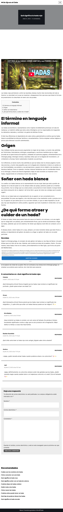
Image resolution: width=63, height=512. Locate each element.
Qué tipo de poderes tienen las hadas (13, 496)
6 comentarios (36, 18)
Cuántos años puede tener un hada (12, 493)
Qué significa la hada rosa (9, 478)
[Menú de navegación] (60, 2)
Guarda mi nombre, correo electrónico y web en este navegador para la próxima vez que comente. (31, 446)
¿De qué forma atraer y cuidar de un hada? (15, 111)
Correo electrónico (10, 410)
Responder (58, 278)
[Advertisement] (31, 41)
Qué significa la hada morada (10, 499)
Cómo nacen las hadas (8, 490)
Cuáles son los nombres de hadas (12, 472)
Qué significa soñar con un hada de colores (15, 481)
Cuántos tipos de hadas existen (11, 484)
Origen (5, 107)
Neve (21, 510)
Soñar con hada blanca (9, 109)
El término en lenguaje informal (12, 105)
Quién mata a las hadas (8, 487)
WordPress (39, 510)
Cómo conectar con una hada (10, 475)
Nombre (7, 401)
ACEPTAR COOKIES (31, 258)
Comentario (8, 419)
